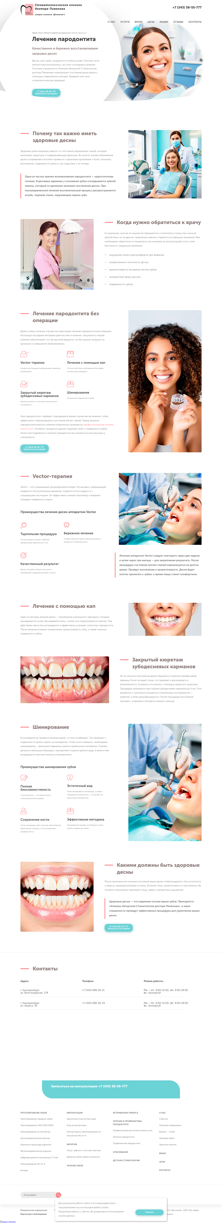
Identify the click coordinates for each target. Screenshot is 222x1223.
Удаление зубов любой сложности (83, 1157)
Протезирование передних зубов (36, 1119)
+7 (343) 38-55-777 (187, 7)
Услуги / (41, 33)
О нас (111, 21)
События (163, 1119)
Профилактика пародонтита (126, 1143)
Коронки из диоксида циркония (35, 1145)
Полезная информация (170, 1125)
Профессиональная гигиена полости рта (132, 1130)
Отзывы (178, 21)
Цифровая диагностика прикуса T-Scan (39, 1157)
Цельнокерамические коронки (35, 1138)
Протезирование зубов (33, 1113)
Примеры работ (166, 1138)
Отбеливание (120, 1152)
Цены (150, 21)
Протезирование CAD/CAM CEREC (37, 1125)
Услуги (125, 21)
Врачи (138, 21)
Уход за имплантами (76, 1125)
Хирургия (72, 1144)
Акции (164, 21)
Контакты (195, 21)
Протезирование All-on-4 (32, 1164)
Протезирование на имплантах (35, 1132)
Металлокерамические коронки (35, 1151)
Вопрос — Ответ (167, 1132)
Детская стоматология (126, 1160)
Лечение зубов (75, 1166)
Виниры (24, 1170)
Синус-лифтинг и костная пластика (84, 1150)
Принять (149, 1212)
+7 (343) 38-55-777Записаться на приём (46, 92)
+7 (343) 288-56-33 (93, 1003)
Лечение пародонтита (123, 1137)
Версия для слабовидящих (33, 1214)
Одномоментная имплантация (81, 1119)
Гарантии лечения (167, 1145)
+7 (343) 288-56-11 (93, 990)
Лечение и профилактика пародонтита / (57, 33)
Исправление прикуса (125, 1113)
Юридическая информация (33, 1210)
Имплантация (75, 1113)
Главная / (35, 33)
